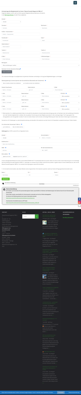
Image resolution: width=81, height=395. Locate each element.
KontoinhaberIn (45, 135)
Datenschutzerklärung (74, 392)
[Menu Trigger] (75, 2)
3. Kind (3, 106)
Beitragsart (4, 62)
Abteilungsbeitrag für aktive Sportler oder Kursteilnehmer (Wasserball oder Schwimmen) (23, 80)
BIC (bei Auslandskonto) (46, 147)
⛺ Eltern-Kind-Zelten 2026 (49, 351)
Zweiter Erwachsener (7, 87)
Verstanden (60, 392)
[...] (43, 230)
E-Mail (3, 56)
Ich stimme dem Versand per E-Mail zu (11, 124)
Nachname (43, 25)
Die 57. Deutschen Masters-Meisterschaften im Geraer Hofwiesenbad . (49, 269)
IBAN (3, 147)
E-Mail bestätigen (45, 56)
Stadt (42, 37)
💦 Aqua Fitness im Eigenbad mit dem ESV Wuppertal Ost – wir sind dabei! (50, 235)
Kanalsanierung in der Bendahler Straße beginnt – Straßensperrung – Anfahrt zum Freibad (50, 251)
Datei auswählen (7, 71)
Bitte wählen (5, 154)
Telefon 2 (43, 50)
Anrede (3, 19)
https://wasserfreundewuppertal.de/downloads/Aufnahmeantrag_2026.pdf (22, 202)
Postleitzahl (4, 37)
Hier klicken (41, 183)
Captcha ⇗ (76, 185)
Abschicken (5, 179)
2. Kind (3, 100)
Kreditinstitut (5, 141)
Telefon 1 (4, 50)
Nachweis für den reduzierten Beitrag (11, 69)
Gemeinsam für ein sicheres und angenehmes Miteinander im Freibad (50, 368)
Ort (28, 172)
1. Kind (3, 93)
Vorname (4, 25)
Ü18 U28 (63, 93)
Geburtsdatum (5, 44)
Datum (55, 172)
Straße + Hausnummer (7, 31)
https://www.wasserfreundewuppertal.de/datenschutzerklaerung (20, 198)
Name (3, 172)
